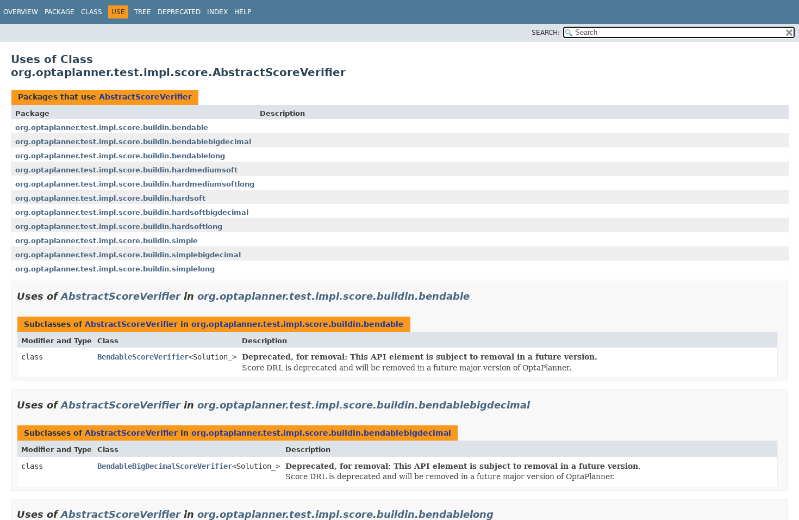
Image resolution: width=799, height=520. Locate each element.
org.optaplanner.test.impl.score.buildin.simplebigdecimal (128, 255)
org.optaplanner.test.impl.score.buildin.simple (106, 241)
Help (242, 12)
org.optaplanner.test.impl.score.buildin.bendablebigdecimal (133, 142)
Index (217, 12)
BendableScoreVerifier (143, 356)
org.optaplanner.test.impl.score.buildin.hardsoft (110, 198)
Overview (20, 12)
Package (59, 12)
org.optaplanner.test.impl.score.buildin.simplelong (115, 269)
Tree (142, 12)
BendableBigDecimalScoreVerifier (164, 466)
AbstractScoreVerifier (145, 96)
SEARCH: (546, 32)
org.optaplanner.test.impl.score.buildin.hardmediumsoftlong (134, 184)
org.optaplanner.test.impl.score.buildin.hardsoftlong (118, 226)
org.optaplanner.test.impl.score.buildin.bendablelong (120, 156)
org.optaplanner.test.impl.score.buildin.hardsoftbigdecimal (131, 212)
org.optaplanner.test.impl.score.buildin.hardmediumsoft (126, 170)
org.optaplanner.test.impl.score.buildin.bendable (111, 127)
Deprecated (179, 12)
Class (91, 12)
